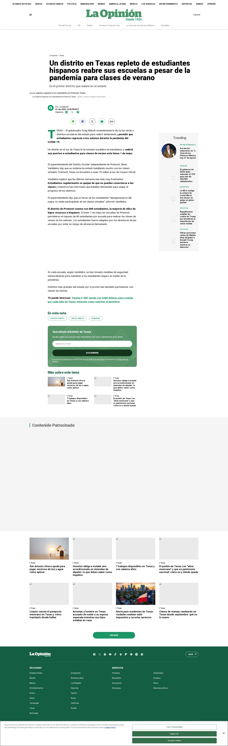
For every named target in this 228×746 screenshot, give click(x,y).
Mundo (101, 4)
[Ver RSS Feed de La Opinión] (141, 654)
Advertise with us (160, 688)
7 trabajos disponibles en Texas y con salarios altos (78, 400)
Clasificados (158, 673)
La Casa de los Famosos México (140, 25)
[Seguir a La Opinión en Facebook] (67, 112)
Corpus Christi (57, 318)
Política (72, 4)
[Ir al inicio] (40, 654)
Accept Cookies (174, 741)
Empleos (157, 678)
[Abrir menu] (31, 15)
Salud (32, 698)
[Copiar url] (111, 121)
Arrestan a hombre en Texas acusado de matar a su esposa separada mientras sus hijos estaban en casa (90, 616)
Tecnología (34, 703)
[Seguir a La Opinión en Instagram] (78, 112)
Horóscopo (116, 688)
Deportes (187, 4)
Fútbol (90, 25)
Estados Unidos (54, 4)
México (133, 4)
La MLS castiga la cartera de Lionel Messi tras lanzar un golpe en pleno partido (187, 196)
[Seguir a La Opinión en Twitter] (72, 112)
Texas (62, 56)
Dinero (199, 4)
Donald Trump (65, 25)
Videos (38, 4)
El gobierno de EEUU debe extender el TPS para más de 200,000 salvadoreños (187, 175)
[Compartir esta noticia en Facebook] (83, 121)
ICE (79, 25)
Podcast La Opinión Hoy (109, 25)
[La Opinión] (114, 14)
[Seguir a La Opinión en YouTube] (110, 654)
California (75, 703)
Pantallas (165, 25)
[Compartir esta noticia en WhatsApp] (73, 121)
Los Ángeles (148, 4)
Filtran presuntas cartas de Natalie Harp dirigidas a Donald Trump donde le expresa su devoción (188, 240)
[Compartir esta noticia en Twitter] (92, 121)
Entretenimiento (168, 4)
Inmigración (87, 4)
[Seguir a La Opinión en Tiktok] (115, 654)
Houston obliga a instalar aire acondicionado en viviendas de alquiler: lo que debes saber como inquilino (124, 385)
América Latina (117, 4)
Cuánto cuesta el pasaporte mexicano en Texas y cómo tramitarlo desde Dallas (45, 614)
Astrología (34, 713)
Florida (73, 708)
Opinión (211, 4)
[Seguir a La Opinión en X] (99, 654)
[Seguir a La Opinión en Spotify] (136, 654)
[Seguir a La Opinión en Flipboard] (126, 654)
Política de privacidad (96, 359)
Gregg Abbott (77, 318)
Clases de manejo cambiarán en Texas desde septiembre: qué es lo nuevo (178, 614)
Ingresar (197, 15)
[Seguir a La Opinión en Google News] (120, 654)
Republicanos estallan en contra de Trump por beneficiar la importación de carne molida (188, 218)
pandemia (95, 318)
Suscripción (117, 683)
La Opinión (53, 56)
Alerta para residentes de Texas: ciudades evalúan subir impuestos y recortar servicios (134, 614)
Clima (155, 683)
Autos (73, 698)
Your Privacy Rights (174, 727)
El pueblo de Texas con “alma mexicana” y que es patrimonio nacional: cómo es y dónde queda (124, 402)
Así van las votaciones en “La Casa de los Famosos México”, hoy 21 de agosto (188, 153)
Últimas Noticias (22, 4)
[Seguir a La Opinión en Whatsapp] (131, 654)
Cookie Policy (110, 727)
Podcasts (116, 673)
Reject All (174, 734)
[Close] (224, 733)
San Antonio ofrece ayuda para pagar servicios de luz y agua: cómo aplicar (78, 384)
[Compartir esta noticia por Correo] (102, 121)
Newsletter (116, 678)
